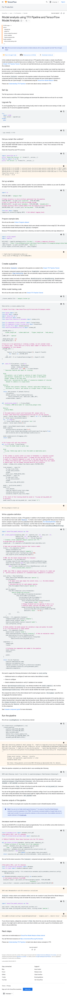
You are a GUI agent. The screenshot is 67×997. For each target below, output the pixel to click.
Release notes (38, 972)
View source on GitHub (29, 55)
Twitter (4, 977)
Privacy (9, 985)
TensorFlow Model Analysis (46, 80)
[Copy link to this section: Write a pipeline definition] (22, 514)
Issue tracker (37, 969)
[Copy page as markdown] (26, 20)
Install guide (23, 815)
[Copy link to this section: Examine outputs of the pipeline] (27, 801)
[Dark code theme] (61, 111)
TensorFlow (4, 13)
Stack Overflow (38, 974)
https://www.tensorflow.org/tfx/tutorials (31, 939)
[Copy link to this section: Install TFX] (11, 127)
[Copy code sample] (63, 111)
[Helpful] (61, 13)
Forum (3, 972)
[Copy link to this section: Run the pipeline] (17, 716)
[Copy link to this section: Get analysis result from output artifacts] (27, 822)
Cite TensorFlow (38, 979)
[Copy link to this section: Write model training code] (23, 289)
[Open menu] (2, 2)
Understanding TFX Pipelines (17, 84)
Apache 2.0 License (21, 956)
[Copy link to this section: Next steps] (13, 931)
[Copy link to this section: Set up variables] (15, 181)
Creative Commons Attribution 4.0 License (46, 955)
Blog (3, 969)
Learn (11, 13)
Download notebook (47, 55)
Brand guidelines (38, 977)
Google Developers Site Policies (43, 956)
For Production (7, 7)
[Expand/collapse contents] (11, 25)
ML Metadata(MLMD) (49, 522)
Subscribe (27, 989)
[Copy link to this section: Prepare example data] (20, 219)
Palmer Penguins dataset (22, 222)
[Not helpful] (64, 13)
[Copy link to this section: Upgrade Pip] (12, 102)
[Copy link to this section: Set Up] (9, 90)
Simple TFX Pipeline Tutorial (11, 64)
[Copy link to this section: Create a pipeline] (18, 264)
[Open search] (47, 2)
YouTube (4, 979)
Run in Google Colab (10, 55)
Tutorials (25, 13)
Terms (3, 985)
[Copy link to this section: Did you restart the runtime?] (25, 139)
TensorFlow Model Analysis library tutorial (33, 935)
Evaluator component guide (12, 709)
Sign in (63, 2)
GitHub (3, 974)
